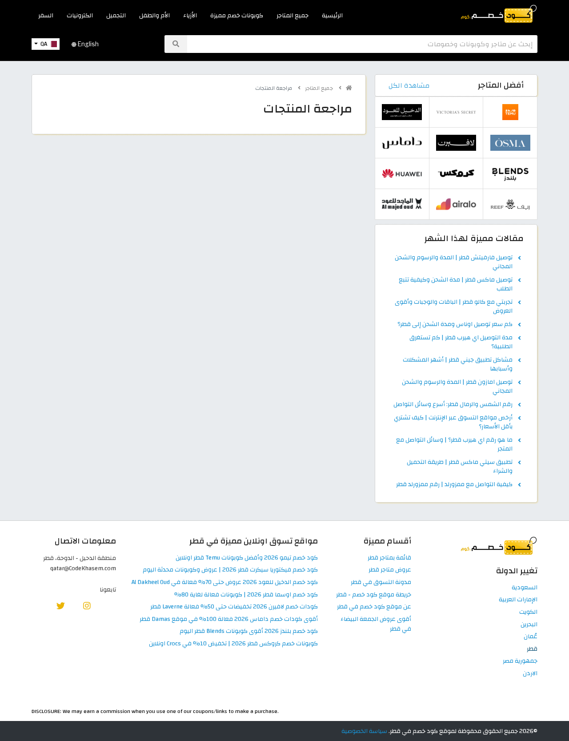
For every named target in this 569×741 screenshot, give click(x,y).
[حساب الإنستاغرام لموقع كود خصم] (86, 605)
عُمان (530, 637)
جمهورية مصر (520, 661)
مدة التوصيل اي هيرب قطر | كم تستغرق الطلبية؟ (461, 342)
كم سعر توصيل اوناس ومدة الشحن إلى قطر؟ (455, 325)
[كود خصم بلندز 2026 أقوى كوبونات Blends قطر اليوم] (510, 173)
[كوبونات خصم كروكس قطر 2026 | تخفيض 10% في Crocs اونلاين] (456, 173)
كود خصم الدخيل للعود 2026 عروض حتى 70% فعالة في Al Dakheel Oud (225, 582)
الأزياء (190, 15)
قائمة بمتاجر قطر (389, 558)
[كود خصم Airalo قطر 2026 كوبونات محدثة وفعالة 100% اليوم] (456, 203)
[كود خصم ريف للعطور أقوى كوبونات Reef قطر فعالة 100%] (510, 203)
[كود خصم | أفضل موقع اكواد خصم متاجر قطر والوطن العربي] (349, 88)
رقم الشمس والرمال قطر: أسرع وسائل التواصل (453, 405)
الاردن (530, 674)
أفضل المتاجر (501, 85)
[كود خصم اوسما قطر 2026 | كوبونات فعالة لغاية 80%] (510, 142)
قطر (532, 649)
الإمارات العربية (518, 600)
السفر (45, 15)
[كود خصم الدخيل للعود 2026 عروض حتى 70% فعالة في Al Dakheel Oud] (402, 111)
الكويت (528, 612)
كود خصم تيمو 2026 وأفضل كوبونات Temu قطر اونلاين (247, 558)
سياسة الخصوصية (364, 731)
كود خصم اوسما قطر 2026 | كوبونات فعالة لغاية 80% (246, 595)
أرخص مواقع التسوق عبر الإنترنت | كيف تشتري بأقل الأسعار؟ (453, 422)
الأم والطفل (154, 15)
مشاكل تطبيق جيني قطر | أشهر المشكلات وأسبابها (458, 364)
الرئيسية (332, 15)
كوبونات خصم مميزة (236, 15)
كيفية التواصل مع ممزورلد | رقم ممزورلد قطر (454, 485)
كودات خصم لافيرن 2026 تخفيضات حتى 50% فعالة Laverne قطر (234, 607)
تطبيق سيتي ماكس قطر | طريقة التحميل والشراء (460, 467)
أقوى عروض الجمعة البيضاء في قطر (376, 624)
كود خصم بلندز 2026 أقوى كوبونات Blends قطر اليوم (249, 631)
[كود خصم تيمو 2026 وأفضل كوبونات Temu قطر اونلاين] (510, 111)
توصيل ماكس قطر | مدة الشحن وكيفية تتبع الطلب (456, 284)
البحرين (529, 625)
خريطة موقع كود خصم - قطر (373, 595)
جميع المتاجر (292, 15)
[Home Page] (498, 13)
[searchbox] (362, 44)
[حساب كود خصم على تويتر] (61, 605)
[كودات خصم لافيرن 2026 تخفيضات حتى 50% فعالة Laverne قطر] (456, 142)
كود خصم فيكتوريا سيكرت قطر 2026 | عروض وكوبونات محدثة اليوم (230, 570)
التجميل (116, 15)
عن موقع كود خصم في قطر (374, 607)
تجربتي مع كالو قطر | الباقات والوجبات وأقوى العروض (454, 307)
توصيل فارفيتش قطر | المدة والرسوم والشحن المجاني (454, 262)
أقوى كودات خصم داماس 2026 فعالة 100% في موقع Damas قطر (229, 619)
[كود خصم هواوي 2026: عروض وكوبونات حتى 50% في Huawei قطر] (402, 173)
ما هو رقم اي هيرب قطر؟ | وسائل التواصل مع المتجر (454, 444)
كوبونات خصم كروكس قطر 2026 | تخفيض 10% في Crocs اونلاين (233, 644)
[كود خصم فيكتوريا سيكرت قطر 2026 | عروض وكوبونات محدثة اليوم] (456, 111)
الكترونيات (80, 15)
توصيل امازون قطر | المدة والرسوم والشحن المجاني (457, 387)
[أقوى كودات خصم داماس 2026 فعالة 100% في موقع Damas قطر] (402, 142)
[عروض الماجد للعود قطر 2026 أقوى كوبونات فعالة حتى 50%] (402, 203)
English (87, 44)
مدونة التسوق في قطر (381, 582)
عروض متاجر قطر (390, 570)
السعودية (524, 588)
